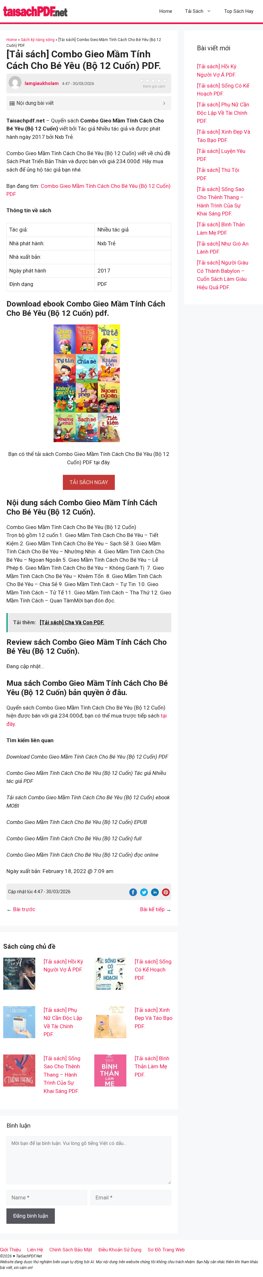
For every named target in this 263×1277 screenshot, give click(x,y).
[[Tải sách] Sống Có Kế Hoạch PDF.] (110, 985)
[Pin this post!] (166, 894)
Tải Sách (194, 11)
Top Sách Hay (238, 11)
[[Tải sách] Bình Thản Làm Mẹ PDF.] (110, 1082)
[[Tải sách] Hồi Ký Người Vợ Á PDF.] (19, 985)
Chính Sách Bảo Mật (70, 1250)
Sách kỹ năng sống (38, 40)
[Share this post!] (133, 894)
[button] (89, 482)
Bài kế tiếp (152, 909)
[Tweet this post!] (144, 894)
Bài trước (24, 909)
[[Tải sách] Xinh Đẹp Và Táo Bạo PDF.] (110, 1033)
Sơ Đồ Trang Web (166, 1250)
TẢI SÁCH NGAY (89, 482)
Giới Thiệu (10, 1250)
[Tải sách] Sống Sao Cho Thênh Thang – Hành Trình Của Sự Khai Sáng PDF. (62, 1074)
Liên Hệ (35, 1250)
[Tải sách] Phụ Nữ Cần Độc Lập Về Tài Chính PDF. (223, 112)
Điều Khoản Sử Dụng (119, 1250)
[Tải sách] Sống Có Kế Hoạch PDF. (153, 969)
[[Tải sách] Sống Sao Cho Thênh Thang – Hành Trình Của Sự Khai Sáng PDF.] (19, 1082)
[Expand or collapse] (164, 103)
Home (165, 11)
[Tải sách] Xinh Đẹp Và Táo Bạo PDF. (154, 1018)
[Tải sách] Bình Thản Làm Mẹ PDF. (152, 1066)
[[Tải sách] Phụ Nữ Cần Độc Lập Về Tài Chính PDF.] (19, 1033)
